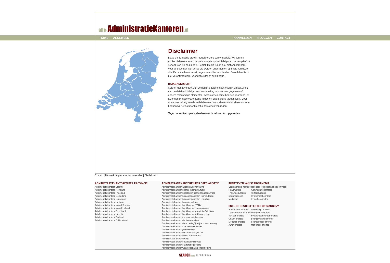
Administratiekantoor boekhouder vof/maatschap (185, 214)
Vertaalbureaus (258, 193)
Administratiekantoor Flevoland (110, 190)
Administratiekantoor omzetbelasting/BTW (182, 232)
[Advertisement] (246, 27)
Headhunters (235, 190)
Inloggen (264, 37)
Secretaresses (236, 196)
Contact (283, 37)
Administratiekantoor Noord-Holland (112, 208)
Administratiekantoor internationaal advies (182, 226)
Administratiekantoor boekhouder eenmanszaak (185, 208)
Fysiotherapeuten (259, 199)
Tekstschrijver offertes (240, 212)
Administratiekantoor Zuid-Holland (111, 220)
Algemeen (121, 37)
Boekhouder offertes (239, 209)
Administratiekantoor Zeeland (109, 217)
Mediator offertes (237, 222)
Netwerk (109, 175)
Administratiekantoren (261, 190)
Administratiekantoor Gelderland (110, 196)
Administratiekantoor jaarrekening (178, 229)
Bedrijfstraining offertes (262, 218)
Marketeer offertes (260, 225)
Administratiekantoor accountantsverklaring (183, 187)
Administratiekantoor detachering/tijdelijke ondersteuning (189, 223)
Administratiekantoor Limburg (109, 202)
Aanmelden (243, 37)
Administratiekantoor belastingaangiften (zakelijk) (186, 199)
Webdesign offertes (260, 209)
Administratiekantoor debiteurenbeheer (181, 220)
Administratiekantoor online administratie (181, 235)
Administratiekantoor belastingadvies (180, 202)
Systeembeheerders (261, 196)
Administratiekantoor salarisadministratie (181, 241)
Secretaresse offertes (262, 222)
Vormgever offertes (260, 212)
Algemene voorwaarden (129, 175)
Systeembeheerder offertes (264, 215)
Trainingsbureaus (237, 193)
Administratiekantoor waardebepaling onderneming (186, 248)
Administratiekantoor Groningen (110, 199)
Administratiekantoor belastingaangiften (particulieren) (188, 196)
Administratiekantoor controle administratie (182, 217)
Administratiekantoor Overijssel (110, 211)
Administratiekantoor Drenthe (109, 187)
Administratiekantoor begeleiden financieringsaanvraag (188, 193)
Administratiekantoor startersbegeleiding (181, 244)
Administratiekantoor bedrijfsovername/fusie (183, 190)
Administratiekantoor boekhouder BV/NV (181, 205)
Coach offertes (236, 218)
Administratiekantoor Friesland (110, 193)
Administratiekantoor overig (175, 238)
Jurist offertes (235, 225)
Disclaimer (150, 175)
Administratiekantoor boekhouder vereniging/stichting (188, 211)
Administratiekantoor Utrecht (109, 214)
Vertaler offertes (236, 215)
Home (104, 37)
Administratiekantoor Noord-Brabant (112, 205)
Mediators (233, 199)
